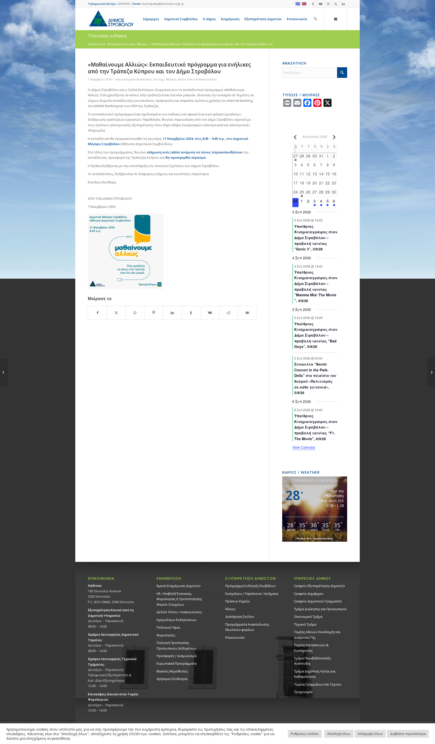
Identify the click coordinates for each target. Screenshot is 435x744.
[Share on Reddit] (228, 312)
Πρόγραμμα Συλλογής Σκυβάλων (250, 586)
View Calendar (303, 447)
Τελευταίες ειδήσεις (107, 36)
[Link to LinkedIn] (343, 4)
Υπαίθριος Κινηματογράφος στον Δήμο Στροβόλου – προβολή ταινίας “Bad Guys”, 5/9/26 (315, 335)
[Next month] (334, 137)
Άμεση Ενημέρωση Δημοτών (178, 586)
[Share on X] (116, 312)
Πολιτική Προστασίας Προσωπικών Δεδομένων (176, 645)
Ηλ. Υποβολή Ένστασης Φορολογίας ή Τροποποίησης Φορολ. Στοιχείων (179, 599)
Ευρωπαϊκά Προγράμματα (177, 663)
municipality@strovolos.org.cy (163, 4)
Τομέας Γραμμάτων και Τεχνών (317, 684)
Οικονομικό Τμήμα (308, 616)
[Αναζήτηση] (315, 19)
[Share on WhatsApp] (135, 312)
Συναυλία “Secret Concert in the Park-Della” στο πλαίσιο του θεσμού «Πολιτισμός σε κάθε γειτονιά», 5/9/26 (315, 378)
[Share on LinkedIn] (172, 312)
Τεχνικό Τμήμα (305, 624)
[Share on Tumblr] (191, 312)
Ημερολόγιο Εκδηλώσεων (176, 620)
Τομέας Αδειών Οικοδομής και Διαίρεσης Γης (317, 634)
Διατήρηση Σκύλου (239, 616)
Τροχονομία (303, 692)
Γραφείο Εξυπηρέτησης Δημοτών (319, 586)
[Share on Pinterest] (153, 312)
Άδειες (230, 609)
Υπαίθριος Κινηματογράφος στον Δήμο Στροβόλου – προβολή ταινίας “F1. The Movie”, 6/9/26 (315, 427)
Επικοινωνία (234, 637)
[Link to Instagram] (328, 4)
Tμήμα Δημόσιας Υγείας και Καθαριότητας (315, 674)
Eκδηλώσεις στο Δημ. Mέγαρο (156, 79)
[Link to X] (335, 4)
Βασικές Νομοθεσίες (172, 671)
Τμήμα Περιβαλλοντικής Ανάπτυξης (312, 661)
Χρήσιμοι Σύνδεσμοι (172, 678)
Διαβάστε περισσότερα (408, 733)
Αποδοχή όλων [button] (338, 733)
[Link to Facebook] (313, 4)
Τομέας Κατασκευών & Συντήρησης (311, 648)
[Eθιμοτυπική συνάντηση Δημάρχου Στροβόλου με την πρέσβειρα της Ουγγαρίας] (4, 372)
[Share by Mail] (247, 312)
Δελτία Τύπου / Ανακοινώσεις (179, 612)
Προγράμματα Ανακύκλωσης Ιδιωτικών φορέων (247, 627)
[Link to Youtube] (320, 4)
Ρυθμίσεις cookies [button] (305, 733)
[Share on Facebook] (97, 312)
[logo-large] (111, 19)
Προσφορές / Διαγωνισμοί (177, 656)
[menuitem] (151, 19)
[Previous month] (295, 137)
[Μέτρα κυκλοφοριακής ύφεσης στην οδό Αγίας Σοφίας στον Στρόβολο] (431, 372)
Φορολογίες (166, 635)
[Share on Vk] (210, 312)
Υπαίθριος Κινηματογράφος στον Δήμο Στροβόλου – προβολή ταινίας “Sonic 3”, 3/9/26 (315, 238)
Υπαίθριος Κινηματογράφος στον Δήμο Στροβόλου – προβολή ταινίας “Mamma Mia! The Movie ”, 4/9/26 (315, 286)
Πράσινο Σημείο (237, 601)
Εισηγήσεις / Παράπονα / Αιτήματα (251, 593)
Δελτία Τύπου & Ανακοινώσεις (197, 79)
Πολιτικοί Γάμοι (168, 627)
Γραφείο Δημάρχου (308, 593)
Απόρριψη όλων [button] (370, 733)
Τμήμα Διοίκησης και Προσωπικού (320, 609)
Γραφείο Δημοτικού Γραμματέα (318, 601)
